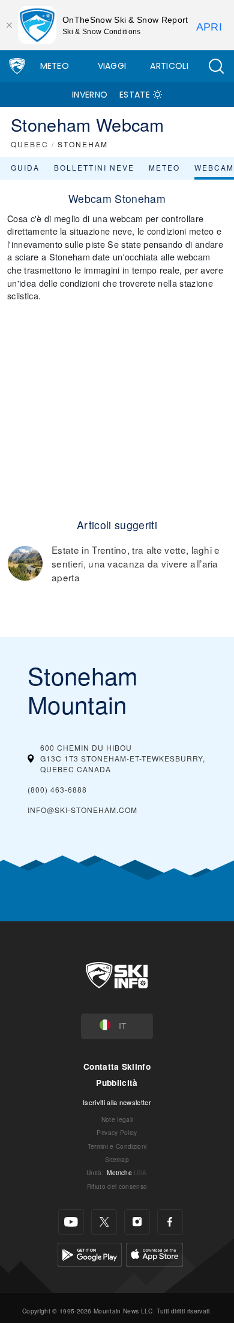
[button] (216, 66)
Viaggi (112, 66)
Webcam (214, 167)
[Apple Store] (154, 1253)
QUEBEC (30, 144)
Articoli (169, 66)
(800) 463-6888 (57, 789)
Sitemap (117, 1159)
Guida (25, 167)
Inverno (89, 95)
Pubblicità (116, 1082)
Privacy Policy (117, 1132)
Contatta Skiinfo (117, 1066)
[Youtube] (71, 1222)
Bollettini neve (94, 167)
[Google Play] (90, 1253)
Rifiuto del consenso (117, 1186)
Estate (134, 95)
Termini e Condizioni (117, 1146)
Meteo (55, 66)
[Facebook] (170, 1222)
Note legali (117, 1119)
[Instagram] (137, 1222)
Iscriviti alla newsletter (117, 1102)
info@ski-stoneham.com (82, 810)
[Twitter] (104, 1222)
